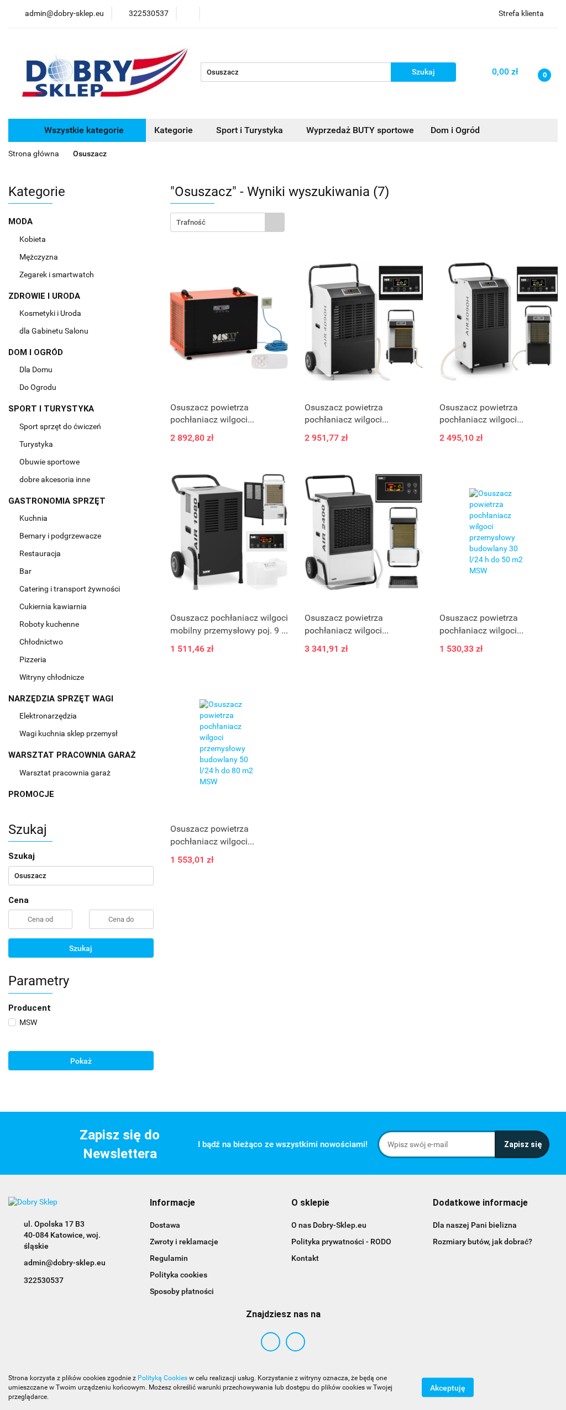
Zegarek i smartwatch (56, 274)
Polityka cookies (178, 1274)
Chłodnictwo (42, 641)
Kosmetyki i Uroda (50, 313)
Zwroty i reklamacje (184, 1241)
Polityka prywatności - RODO (341, 1241)
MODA (21, 221)
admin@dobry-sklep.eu (65, 1262)
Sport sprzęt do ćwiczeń (61, 426)
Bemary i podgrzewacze (61, 535)
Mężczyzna (39, 256)
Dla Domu (36, 369)
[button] (172, 1203)
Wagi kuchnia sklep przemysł (69, 733)
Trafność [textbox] (191, 222)
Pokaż (81, 1061)
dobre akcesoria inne (54, 479)
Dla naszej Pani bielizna (475, 1225)
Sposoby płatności (182, 1291)
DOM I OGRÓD (36, 352)
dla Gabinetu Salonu (54, 330)
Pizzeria (33, 659)
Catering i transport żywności (70, 588)
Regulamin (169, 1258)
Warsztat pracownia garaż (65, 772)
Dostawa (165, 1225)
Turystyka (37, 444)
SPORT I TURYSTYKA (52, 409)
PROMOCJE (31, 794)
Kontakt (305, 1258)
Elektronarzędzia (48, 715)
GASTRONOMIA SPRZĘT (58, 501)
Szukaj (80, 948)
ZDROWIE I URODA (45, 296)
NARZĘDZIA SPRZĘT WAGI (62, 699)
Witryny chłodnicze (51, 677)
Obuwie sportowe (49, 461)
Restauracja (40, 553)
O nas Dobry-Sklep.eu (328, 1225)
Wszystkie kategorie (83, 130)
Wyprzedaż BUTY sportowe (360, 130)
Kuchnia (34, 518)
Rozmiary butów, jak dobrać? (482, 1241)
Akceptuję (447, 1387)
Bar (26, 571)
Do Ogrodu (38, 387)
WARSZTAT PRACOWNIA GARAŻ (73, 755)
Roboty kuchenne (50, 624)
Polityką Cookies (162, 1378)
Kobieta (33, 239)
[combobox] (227, 222)
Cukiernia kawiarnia (53, 606)
